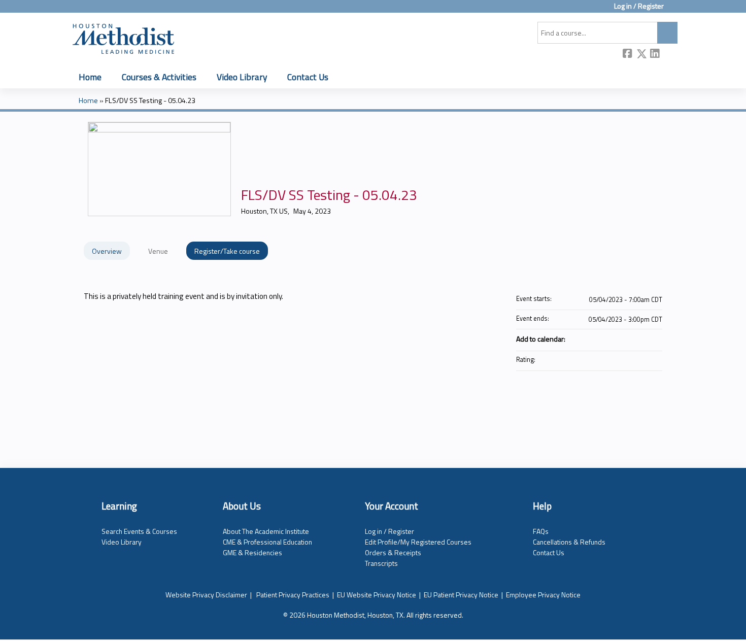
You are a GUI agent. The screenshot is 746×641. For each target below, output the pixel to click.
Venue (158, 251)
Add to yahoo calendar (628, 338)
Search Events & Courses (139, 531)
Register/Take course (227, 251)
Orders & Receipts (393, 552)
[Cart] (674, 10)
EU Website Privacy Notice (376, 594)
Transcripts (381, 563)
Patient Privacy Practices (292, 594)
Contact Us (307, 77)
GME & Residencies (252, 552)
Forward (669, 54)
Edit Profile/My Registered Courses (418, 541)
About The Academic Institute (266, 531)
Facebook (628, 54)
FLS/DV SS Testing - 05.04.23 (150, 100)
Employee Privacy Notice (543, 594)
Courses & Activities (159, 77)
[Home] (123, 37)
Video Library (242, 77)
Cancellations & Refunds (569, 541)
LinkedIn (655, 54)
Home (90, 77)
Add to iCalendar (641, 338)
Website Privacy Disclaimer (206, 594)
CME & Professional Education (267, 541)
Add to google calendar (614, 338)
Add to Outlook (654, 338)
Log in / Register (639, 6)
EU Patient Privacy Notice (461, 594)
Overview (107, 251)
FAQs (541, 531)
